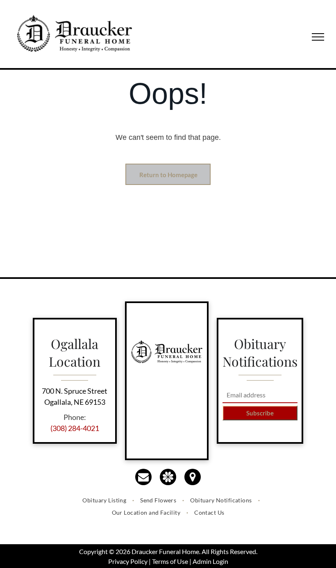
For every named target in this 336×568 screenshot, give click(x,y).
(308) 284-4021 (74, 428)
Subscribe (260, 413)
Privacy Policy (128, 561)
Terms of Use (170, 561)
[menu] (318, 37)
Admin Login (210, 561)
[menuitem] (105, 500)
